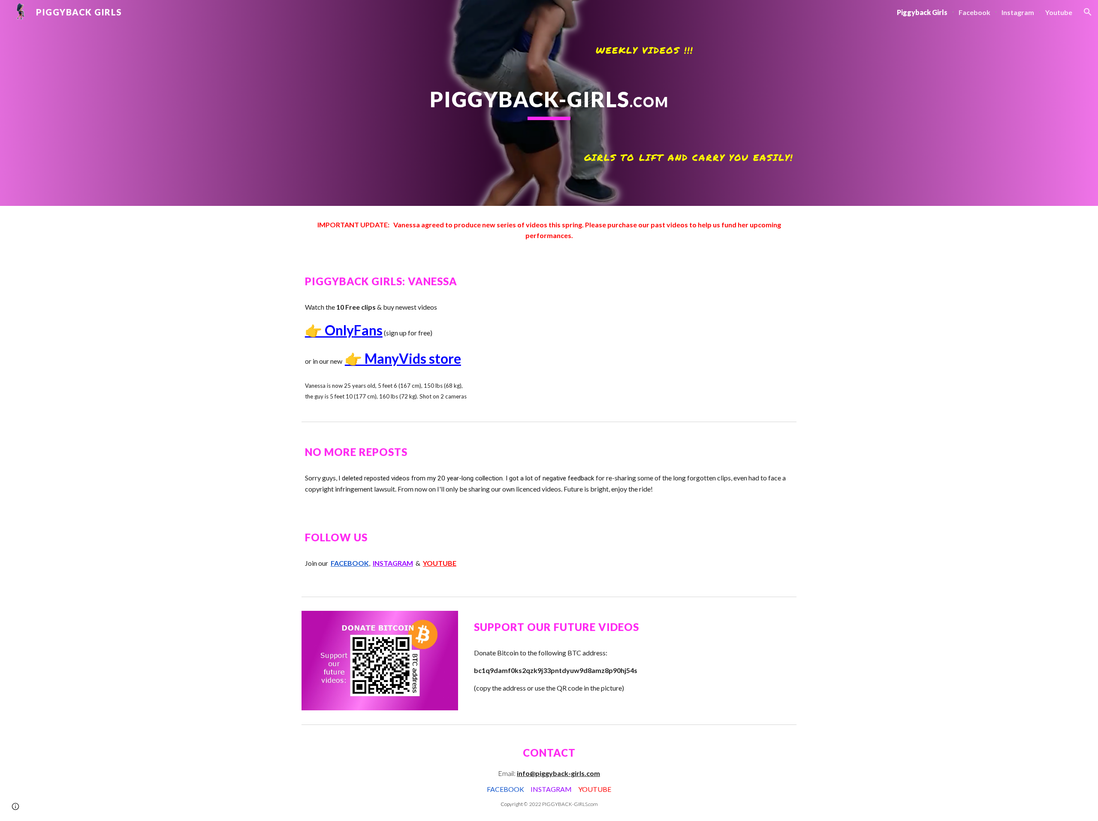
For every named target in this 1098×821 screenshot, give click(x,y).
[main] (549, 103)
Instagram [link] (1017, 12)
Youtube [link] (1058, 12)
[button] (1087, 12)
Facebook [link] (974, 12)
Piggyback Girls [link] (922, 12)
